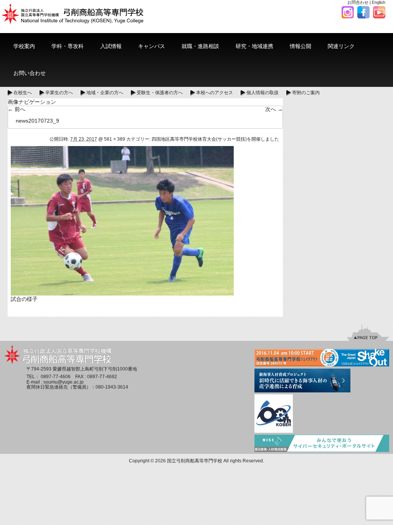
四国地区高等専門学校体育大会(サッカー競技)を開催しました (215, 139)
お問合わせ (357, 2)
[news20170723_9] (122, 220)
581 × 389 (114, 139)
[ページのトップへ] (368, 332)
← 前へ (16, 109)
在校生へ (22, 92)
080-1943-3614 (112, 387)
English (378, 2)
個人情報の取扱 (262, 92)
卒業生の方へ (59, 92)
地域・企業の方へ (104, 92)
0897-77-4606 (56, 376)
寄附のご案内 (306, 92)
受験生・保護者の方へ (160, 92)
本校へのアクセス (214, 92)
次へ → (274, 109)
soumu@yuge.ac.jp (63, 382)
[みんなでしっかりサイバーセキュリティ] (321, 444)
